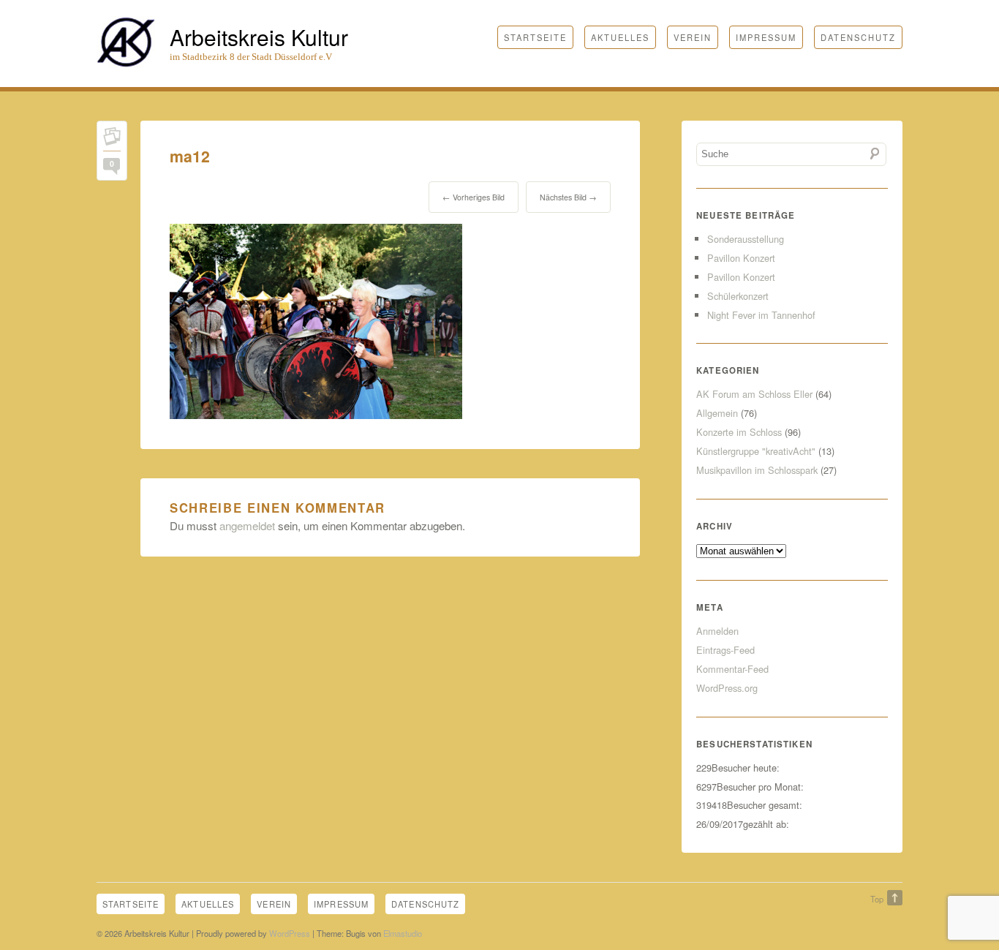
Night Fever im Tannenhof (761, 315)
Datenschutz (858, 37)
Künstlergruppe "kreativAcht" (755, 451)
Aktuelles (620, 37)
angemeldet (247, 525)
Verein (693, 37)
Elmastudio (402, 933)
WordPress (289, 933)
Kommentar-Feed (732, 669)
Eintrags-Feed (725, 650)
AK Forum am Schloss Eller (754, 394)
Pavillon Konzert (741, 258)
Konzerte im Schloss (739, 432)
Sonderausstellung (745, 239)
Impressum (766, 37)
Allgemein (717, 413)
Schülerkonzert (738, 296)
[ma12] (316, 414)
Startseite (535, 37)
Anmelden (717, 631)
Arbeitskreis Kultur (259, 37)
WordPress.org (727, 688)
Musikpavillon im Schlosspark (757, 470)
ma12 (190, 156)
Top (876, 899)
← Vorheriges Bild (473, 197)
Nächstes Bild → (568, 197)
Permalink (112, 139)
